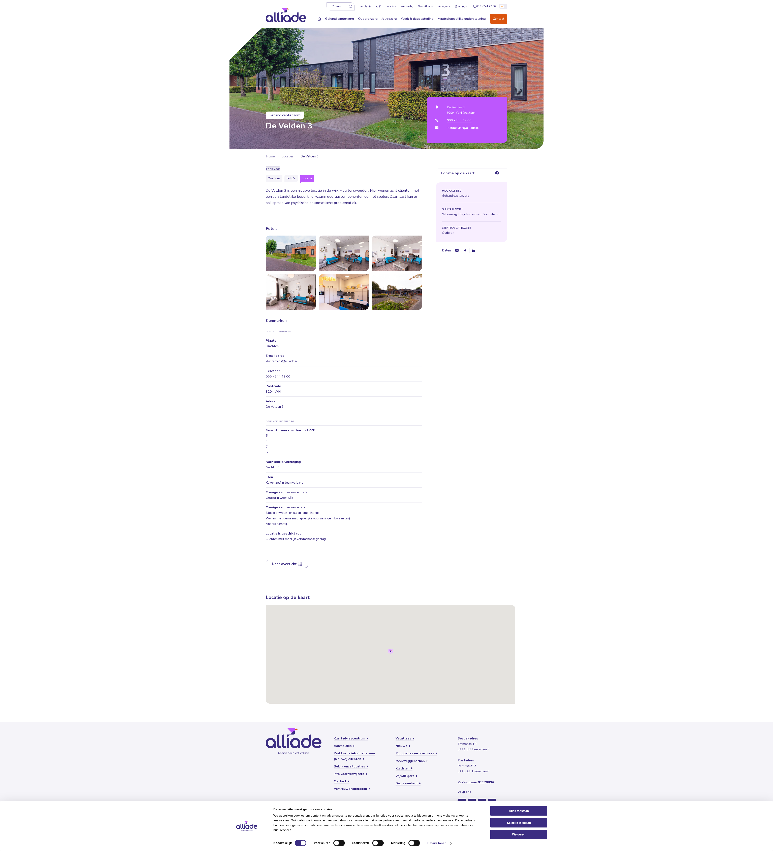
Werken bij (407, 6)
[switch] (339, 843)
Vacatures (404, 738)
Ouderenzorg (368, 19)
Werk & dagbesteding (417, 19)
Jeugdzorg (389, 19)
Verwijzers (444, 6)
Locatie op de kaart (457, 173)
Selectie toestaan (519, 822)
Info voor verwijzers (349, 774)
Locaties (391, 6)
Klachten (403, 768)
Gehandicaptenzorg (339, 19)
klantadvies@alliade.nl (463, 128)
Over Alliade (425, 6)
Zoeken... (337, 6)
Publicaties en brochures (415, 753)
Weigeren (518, 834)
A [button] (366, 6)
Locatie (307, 178)
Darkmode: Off (503, 6)
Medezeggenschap (411, 761)
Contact (498, 19)
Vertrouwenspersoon (351, 789)
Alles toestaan (519, 811)
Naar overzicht (285, 563)
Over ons (274, 178)
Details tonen (436, 843)
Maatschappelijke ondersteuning (462, 19)
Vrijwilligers (405, 776)
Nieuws (402, 746)
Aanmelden (343, 746)
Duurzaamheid (407, 783)
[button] (362, 6)
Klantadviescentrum (350, 738)
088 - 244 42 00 (486, 6)
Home (270, 156)
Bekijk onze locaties (350, 766)
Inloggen (463, 6)
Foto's (291, 178)
